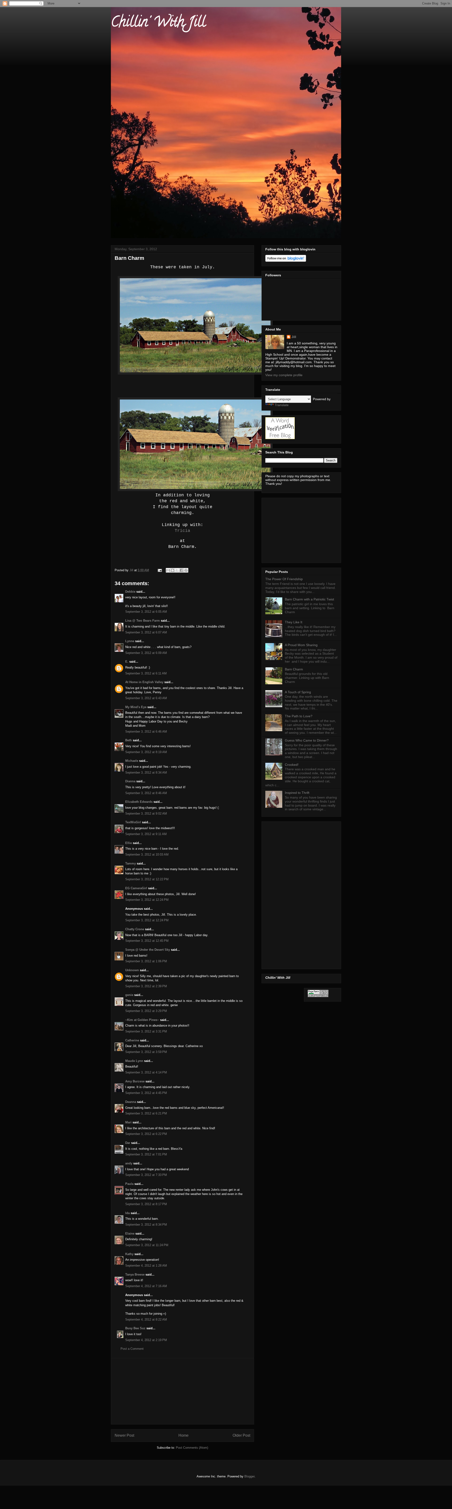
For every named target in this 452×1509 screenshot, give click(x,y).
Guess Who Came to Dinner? (307, 740)
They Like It (293, 622)
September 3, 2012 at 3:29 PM (146, 1011)
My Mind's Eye (135, 707)
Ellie (128, 843)
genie (129, 995)
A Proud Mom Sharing (301, 645)
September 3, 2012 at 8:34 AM (146, 772)
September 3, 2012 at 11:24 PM (146, 1245)
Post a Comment (132, 1348)
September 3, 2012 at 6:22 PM (146, 1134)
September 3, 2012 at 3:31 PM (146, 1031)
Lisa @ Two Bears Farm (142, 620)
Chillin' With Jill (158, 23)
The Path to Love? (298, 716)
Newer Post (124, 1435)
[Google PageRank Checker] (318, 996)
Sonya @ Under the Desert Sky (147, 949)
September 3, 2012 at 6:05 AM (146, 611)
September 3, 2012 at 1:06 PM (146, 961)
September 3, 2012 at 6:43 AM (146, 698)
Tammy (130, 863)
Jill (293, 337)
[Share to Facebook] (181, 570)
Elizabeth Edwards (139, 801)
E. (126, 661)
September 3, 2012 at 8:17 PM (146, 1204)
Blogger (249, 1476)
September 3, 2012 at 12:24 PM (147, 899)
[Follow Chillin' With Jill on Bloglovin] (285, 260)
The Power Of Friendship (284, 579)
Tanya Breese (135, 1274)
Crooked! (292, 765)
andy (128, 1163)
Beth (128, 740)
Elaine (129, 1233)
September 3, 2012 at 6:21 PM (146, 1113)
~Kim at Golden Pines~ (142, 1020)
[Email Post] (159, 570)
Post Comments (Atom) (192, 1447)
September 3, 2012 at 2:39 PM (146, 986)
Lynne (129, 641)
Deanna (130, 1102)
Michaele (131, 761)
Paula (129, 1184)
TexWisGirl (133, 822)
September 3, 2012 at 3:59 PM (146, 1052)
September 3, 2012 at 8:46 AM (146, 793)
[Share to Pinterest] (186, 570)
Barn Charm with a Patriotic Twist (309, 599)
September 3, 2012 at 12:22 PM (147, 879)
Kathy (129, 1254)
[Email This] (168, 570)
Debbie (130, 591)
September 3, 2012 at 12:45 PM (147, 940)
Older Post (241, 1435)
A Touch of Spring (298, 692)
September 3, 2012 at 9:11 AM (146, 834)
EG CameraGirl (136, 888)
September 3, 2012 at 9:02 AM (146, 813)
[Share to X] (177, 570)
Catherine (132, 1040)
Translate (282, 405)
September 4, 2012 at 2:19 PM (146, 1340)
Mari (128, 1122)
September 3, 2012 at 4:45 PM (146, 1093)
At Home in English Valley (144, 682)
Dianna (130, 781)
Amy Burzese (135, 1081)
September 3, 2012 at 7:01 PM (146, 1154)
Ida (127, 1213)
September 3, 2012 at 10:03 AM (147, 854)
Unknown (132, 970)
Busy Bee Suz (135, 1328)
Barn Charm (294, 669)
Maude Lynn (134, 1061)
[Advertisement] (182, 1391)
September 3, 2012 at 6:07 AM (146, 632)
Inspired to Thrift (297, 793)
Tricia (182, 530)
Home (183, 1435)
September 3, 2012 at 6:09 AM (146, 653)
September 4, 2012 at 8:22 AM (146, 1319)
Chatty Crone (134, 929)
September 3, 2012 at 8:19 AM (146, 752)
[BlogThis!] (172, 570)
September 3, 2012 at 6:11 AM (146, 673)
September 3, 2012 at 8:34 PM (146, 1224)
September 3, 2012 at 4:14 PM (146, 1072)
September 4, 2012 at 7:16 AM (146, 1286)
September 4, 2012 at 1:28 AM (146, 1265)
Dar (127, 1143)
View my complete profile (284, 375)
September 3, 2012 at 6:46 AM (146, 731)
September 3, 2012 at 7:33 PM (146, 1175)
